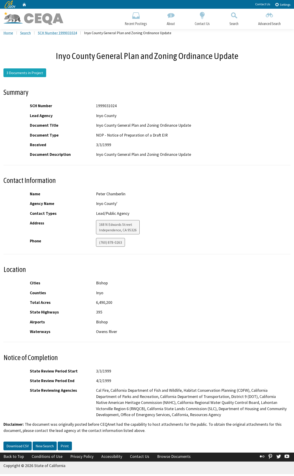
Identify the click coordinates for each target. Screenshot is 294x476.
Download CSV (17, 446)
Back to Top (13, 456)
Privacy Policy (81, 456)
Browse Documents (174, 456)
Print (65, 446)
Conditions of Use (47, 456)
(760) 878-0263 (110, 242)
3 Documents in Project (24, 72)
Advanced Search (269, 24)
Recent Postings (136, 24)
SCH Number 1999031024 (57, 33)
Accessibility (111, 456)
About (171, 24)
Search (233, 24)
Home (8, 33)
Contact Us (262, 4)
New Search (45, 446)
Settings (284, 5)
